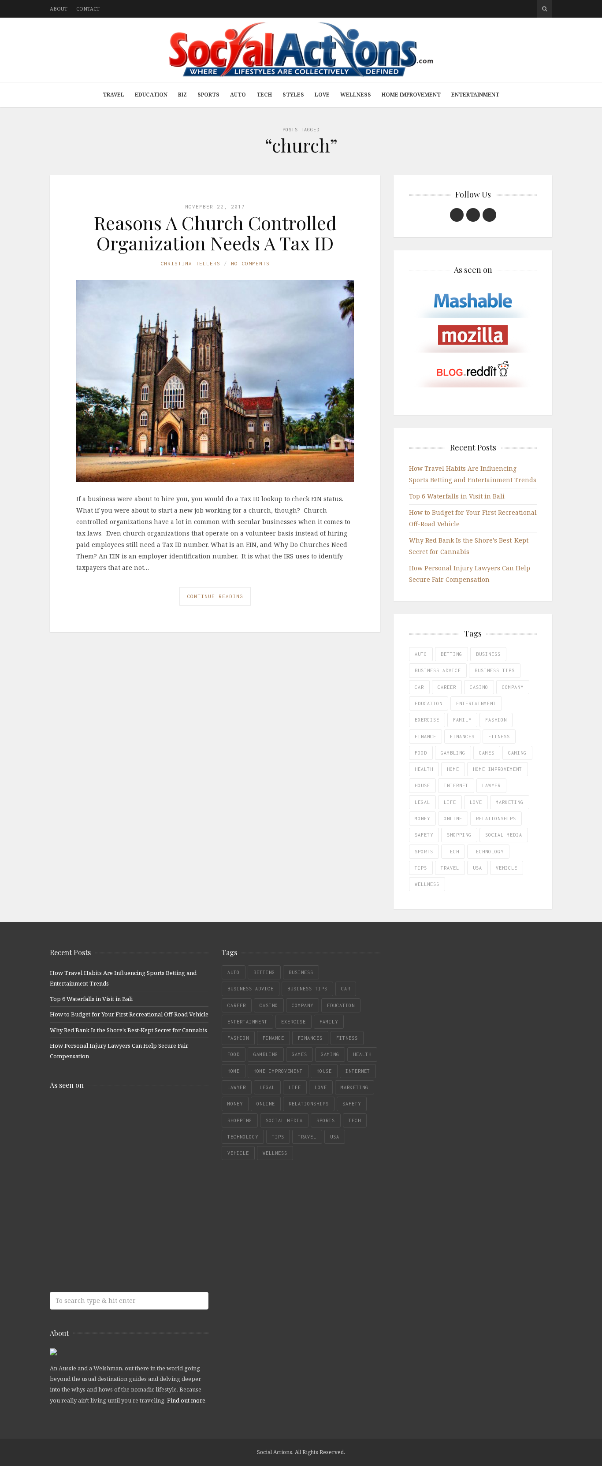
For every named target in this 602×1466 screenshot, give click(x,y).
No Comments (250, 263)
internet (456, 785)
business (488, 654)
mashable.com (114, 1115)
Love (322, 94)
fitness (499, 736)
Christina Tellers (190, 263)
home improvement (497, 769)
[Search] (544, 9)
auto (421, 654)
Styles (293, 94)
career (447, 687)
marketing (510, 802)
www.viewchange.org (114, 1254)
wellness (427, 884)
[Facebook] (457, 215)
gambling (453, 752)
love (476, 802)
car (419, 687)
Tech (264, 94)
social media (503, 834)
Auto (238, 94)
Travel (113, 94)
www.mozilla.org (114, 1150)
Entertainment (475, 94)
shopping (459, 834)
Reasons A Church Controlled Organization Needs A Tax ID (215, 232)
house (422, 785)
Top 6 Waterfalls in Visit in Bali (457, 496)
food (421, 752)
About (58, 8)
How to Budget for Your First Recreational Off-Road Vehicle (129, 1014)
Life (450, 802)
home (453, 769)
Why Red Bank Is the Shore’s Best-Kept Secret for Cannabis (128, 1030)
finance (425, 736)
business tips (495, 670)
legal (422, 802)
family (462, 719)
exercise (427, 719)
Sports (208, 94)
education (428, 703)
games (486, 752)
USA (477, 868)
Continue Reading (215, 596)
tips (421, 868)
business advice (438, 670)
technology (488, 851)
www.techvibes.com (114, 1219)
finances (462, 736)
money (422, 818)
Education (151, 94)
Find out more (186, 1400)
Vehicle (506, 868)
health (424, 769)
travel (450, 868)
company (513, 687)
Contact (88, 8)
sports (424, 851)
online (453, 818)
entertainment (476, 703)
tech (453, 851)
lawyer (491, 785)
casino (479, 687)
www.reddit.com (114, 1185)
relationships (496, 818)
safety (424, 834)
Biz (182, 94)
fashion (496, 719)
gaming (517, 752)
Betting (451, 654)
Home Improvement (411, 94)
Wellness (355, 94)
